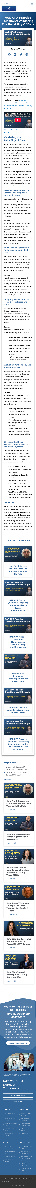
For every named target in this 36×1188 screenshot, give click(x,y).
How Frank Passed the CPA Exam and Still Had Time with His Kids (18, 803)
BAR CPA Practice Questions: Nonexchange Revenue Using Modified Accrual (18, 642)
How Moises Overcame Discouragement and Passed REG (18, 836)
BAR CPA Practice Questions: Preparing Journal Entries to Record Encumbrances (18, 605)
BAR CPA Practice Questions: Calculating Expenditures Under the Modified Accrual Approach (18, 744)
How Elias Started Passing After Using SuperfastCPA (16, 974)
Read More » (11, 810)
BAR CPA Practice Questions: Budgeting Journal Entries (18, 710)
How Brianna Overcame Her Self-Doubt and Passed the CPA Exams (18, 941)
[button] (32, 4)
